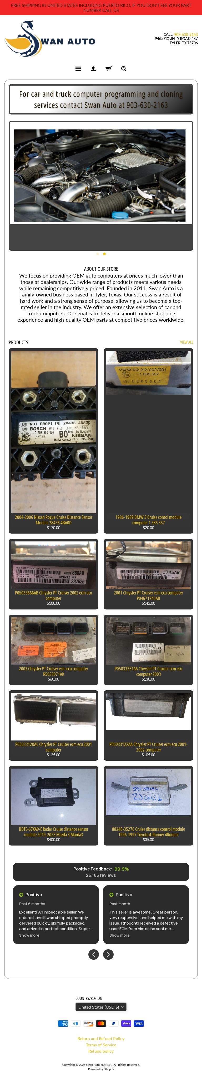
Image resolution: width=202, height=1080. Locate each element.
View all (186, 342)
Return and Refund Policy (101, 1038)
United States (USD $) (98, 1006)
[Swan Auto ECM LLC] (50, 38)
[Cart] (108, 68)
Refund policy (101, 1050)
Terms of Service (101, 1044)
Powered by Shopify (101, 1069)
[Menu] (78, 68)
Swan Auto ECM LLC (99, 1064)
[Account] (93, 68)
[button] (29, 935)
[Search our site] (123, 68)
